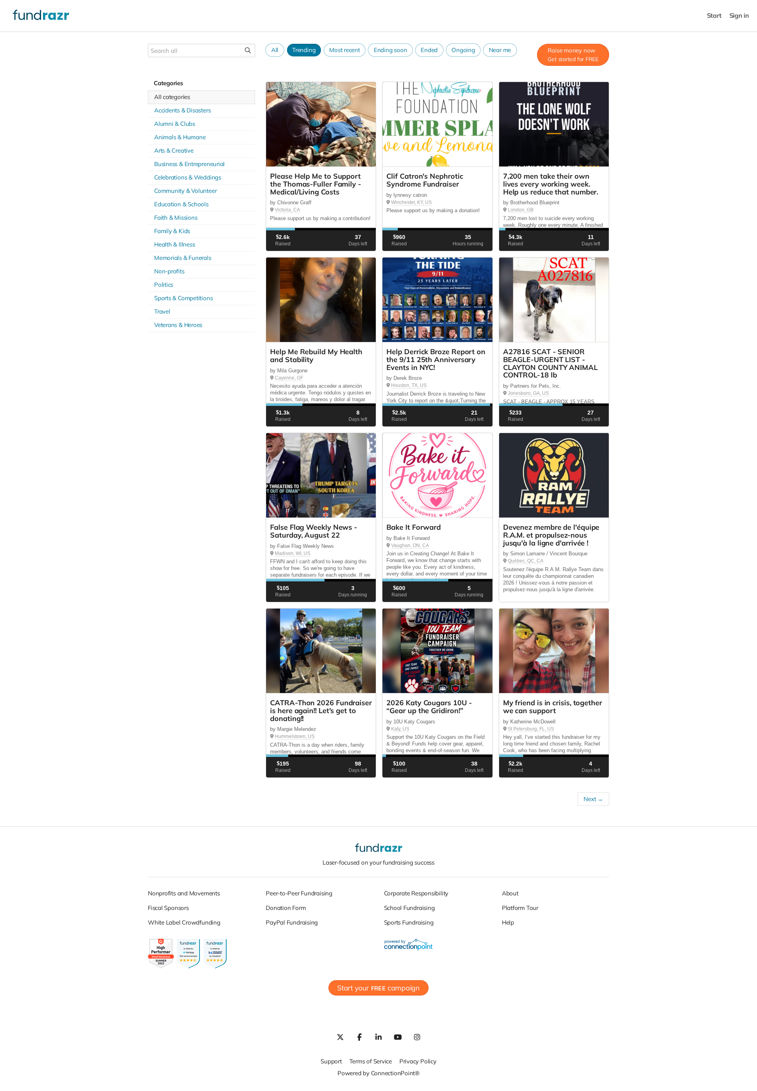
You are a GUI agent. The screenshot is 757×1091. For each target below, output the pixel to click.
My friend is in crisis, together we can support (552, 706)
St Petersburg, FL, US (531, 729)
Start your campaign (378, 987)
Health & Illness (174, 244)
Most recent (344, 50)
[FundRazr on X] (340, 1037)
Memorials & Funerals (182, 258)
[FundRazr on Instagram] (417, 1037)
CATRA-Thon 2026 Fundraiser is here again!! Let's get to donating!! (321, 710)
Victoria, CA (287, 210)
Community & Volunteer (185, 190)
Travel (162, 311)
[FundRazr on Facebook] (359, 1037)
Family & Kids (172, 231)
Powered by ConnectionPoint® (378, 1073)
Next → (593, 799)
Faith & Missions (175, 217)
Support (331, 1061)
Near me (500, 50)
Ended (429, 50)
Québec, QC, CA (525, 561)
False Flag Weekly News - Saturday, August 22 (313, 531)
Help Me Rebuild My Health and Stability (316, 355)
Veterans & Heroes (178, 325)
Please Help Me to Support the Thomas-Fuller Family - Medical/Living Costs (315, 184)
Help (508, 922)
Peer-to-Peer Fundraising (299, 893)
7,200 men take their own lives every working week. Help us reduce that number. (551, 184)
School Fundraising (409, 908)
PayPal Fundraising (292, 922)
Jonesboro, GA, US (528, 393)
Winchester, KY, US (411, 202)
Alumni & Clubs (174, 123)
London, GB (520, 210)
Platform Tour (520, 908)
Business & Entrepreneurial (189, 164)
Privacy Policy (417, 1061)
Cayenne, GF (289, 378)
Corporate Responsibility (416, 893)
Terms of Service (370, 1061)
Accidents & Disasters (182, 110)
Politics (163, 284)
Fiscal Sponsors (168, 908)
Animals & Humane (179, 137)
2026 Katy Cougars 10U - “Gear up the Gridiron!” (429, 706)
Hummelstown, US (295, 736)
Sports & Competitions (183, 298)
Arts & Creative (174, 150)
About (510, 893)
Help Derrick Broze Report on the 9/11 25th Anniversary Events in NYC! (435, 359)
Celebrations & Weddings (187, 177)
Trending (303, 50)
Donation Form (286, 908)
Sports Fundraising (409, 922)
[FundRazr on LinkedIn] (378, 1037)
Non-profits (169, 271)
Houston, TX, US (409, 385)
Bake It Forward (413, 527)
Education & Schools (181, 204)
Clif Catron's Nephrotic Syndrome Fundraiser (424, 180)
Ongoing (463, 50)
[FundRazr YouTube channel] (398, 1037)
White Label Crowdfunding (184, 922)
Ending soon (390, 50)
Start (714, 15)
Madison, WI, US (292, 553)
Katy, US (400, 729)
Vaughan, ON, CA (410, 545)
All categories (172, 97)
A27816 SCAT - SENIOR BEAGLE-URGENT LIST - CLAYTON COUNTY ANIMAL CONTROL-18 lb (550, 363)
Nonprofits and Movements (184, 893)
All (274, 50)
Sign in (739, 15)
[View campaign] (321, 124)
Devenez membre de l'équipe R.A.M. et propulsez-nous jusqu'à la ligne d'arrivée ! (551, 535)
